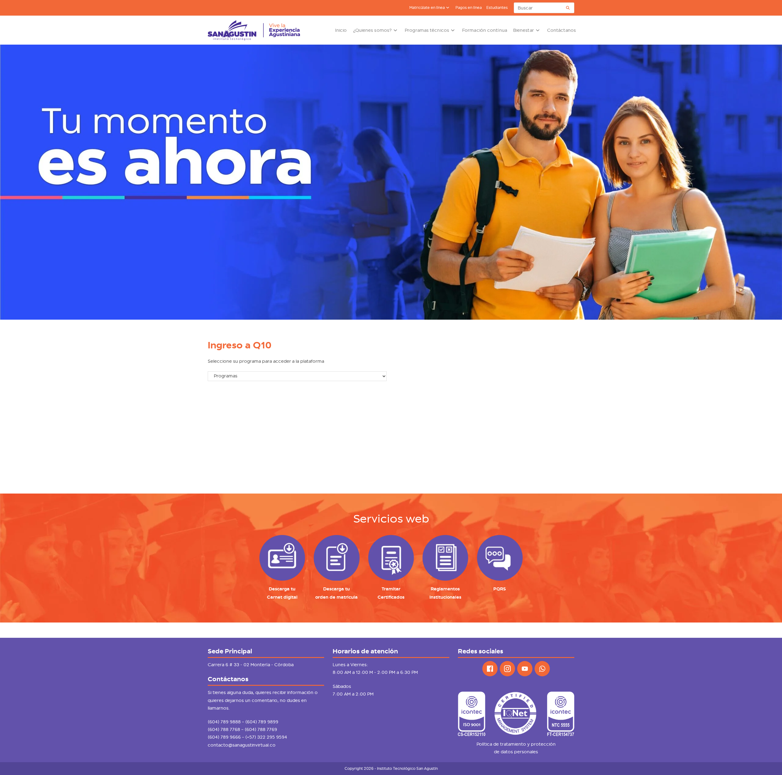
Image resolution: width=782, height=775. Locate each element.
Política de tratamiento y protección (516, 744)
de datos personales (516, 751)
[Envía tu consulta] (568, 7)
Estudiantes (497, 8)
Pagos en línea (468, 8)
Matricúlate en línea (427, 8)
